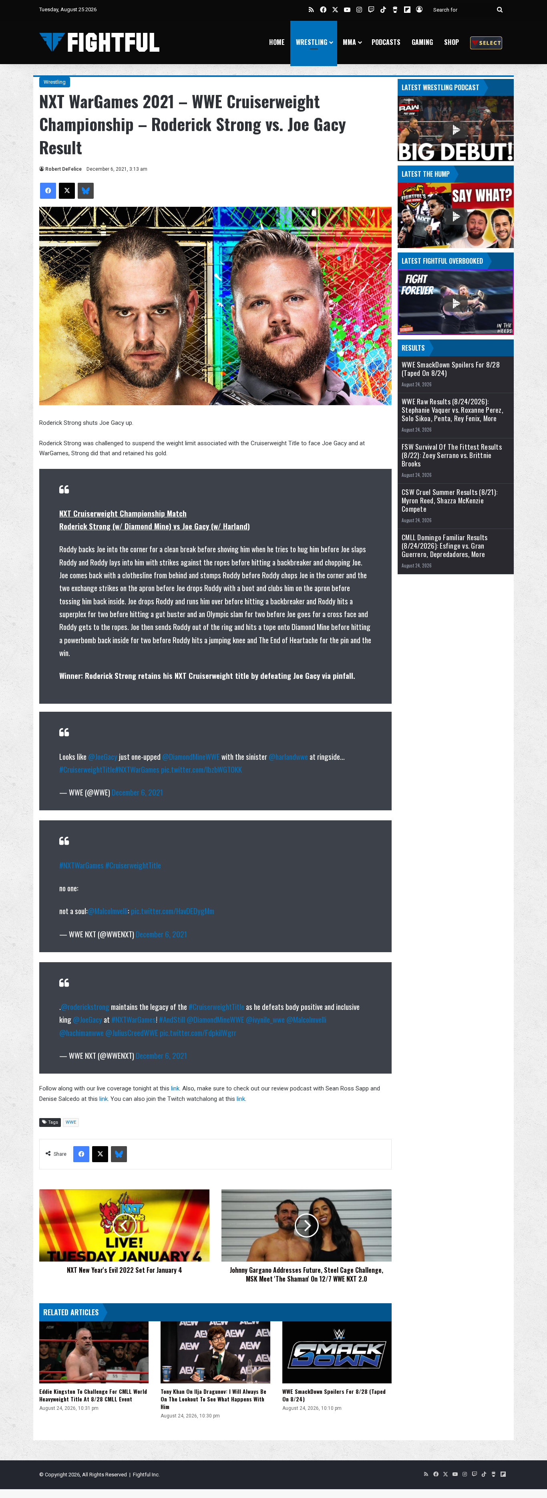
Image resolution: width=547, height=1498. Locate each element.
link (175, 1088)
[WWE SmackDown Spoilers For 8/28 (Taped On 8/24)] (337, 1352)
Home (277, 42)
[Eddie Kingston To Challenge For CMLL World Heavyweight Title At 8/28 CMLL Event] (94, 1352)
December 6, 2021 (137, 791)
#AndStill (172, 1019)
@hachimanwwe (81, 1032)
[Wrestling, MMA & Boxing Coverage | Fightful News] (99, 42)
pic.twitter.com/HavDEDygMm (172, 910)
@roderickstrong (85, 1006)
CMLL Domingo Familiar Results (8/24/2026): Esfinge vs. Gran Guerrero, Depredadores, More (444, 545)
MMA (349, 42)
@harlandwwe (288, 756)
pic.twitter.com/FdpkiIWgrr (198, 1032)
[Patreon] (486, 42)
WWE (71, 1122)
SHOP (451, 42)
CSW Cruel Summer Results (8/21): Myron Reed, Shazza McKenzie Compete (449, 500)
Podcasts (386, 42)
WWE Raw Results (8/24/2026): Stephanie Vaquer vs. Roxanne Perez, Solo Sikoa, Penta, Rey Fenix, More (452, 409)
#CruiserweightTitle (87, 769)
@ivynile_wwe (265, 1019)
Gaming (422, 42)
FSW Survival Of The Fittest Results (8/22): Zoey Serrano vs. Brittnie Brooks (452, 455)
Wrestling (311, 42)
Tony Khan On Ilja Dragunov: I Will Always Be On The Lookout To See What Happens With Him (213, 1399)
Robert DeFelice (63, 169)
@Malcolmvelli (108, 910)
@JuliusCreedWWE (131, 1032)
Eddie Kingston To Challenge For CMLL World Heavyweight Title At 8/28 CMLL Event (93, 1395)
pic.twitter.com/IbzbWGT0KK (201, 769)
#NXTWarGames (137, 769)
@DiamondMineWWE (191, 756)
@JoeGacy (102, 756)
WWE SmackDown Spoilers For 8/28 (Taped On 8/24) (334, 1395)
